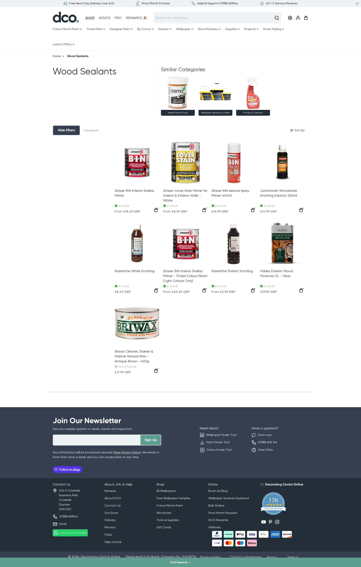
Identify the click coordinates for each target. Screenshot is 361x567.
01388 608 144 (267, 442)
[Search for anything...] (277, 17)
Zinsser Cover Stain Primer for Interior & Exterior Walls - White (185, 195)
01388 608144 (68, 516)
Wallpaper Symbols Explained (228, 498)
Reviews (110, 491)
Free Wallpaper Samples (173, 498)
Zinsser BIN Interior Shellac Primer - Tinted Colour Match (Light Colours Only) (185, 276)
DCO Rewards (218, 520)
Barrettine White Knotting (135, 271)
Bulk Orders (216, 505)
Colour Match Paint (169, 505)
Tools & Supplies (167, 520)
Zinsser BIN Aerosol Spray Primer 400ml (230, 193)
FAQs (108, 534)
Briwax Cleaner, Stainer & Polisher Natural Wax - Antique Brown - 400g (134, 356)
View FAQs (265, 449)
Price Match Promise (156, 3)
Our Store (111, 513)
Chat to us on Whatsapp (74, 533)
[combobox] (217, 17)
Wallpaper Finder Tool (221, 435)
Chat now (265, 435)
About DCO (113, 498)
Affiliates (214, 527)
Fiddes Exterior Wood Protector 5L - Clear (276, 273)
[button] (180, 562)
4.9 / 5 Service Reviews (281, 3)
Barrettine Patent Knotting (232, 271)
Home (57, 56)
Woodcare (163, 513)
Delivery (110, 520)
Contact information (245, 557)
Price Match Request (222, 513)
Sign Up (151, 440)
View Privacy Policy (127, 452)
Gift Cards (163, 527)
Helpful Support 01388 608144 (217, 3)
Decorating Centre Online (100, 556)
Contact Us (113, 505)
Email (62, 524)
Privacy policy (210, 557)
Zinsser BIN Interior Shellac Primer (134, 193)
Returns (110, 527)
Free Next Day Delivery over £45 (91, 3)
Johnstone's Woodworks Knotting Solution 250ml (278, 193)
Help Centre (113, 542)
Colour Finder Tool (219, 449)
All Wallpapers (166, 491)
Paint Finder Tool (217, 442)
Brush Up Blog (218, 491)
